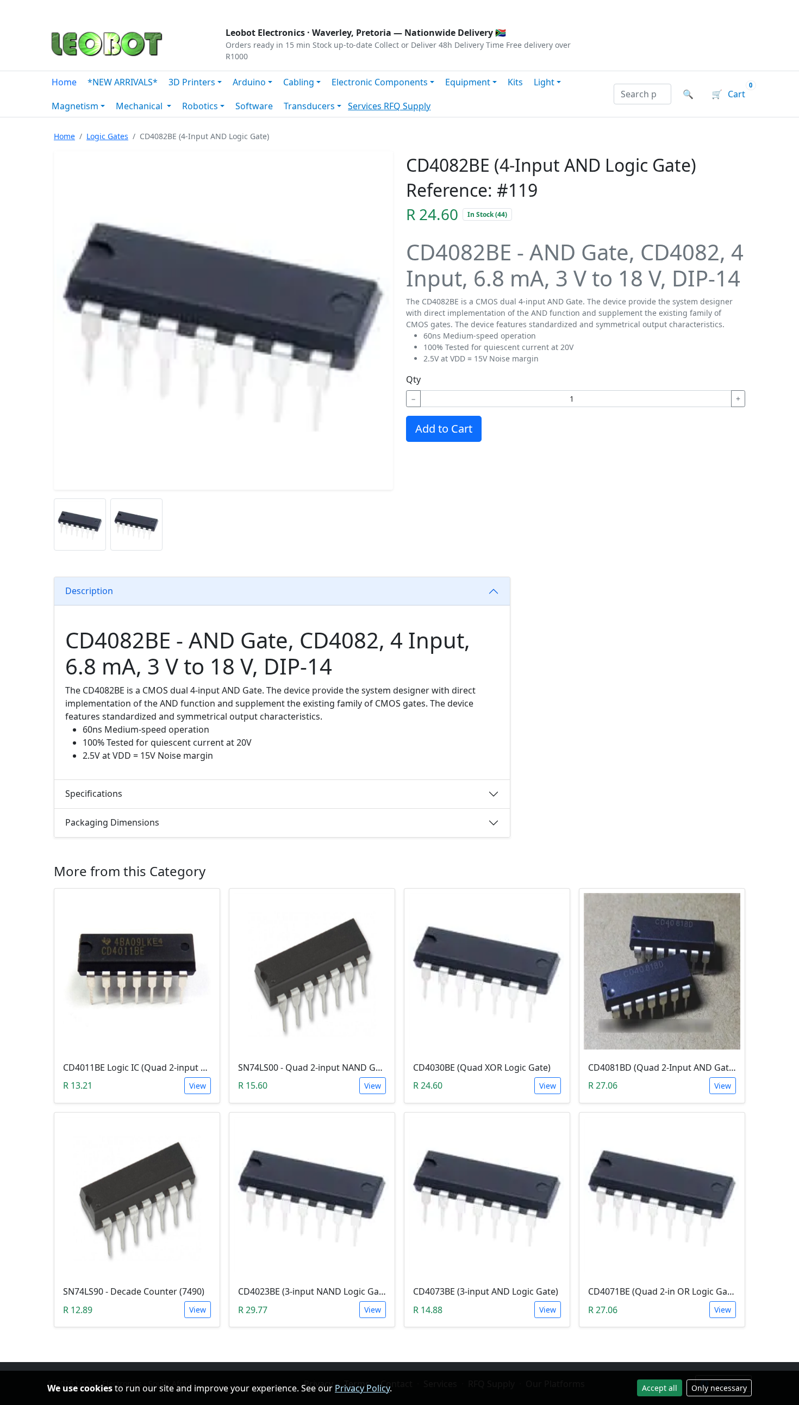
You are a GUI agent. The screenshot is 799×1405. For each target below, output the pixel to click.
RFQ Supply (407, 106)
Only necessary (719, 1388)
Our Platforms (225, 9)
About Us (118, 9)
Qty (413, 379)
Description (89, 591)
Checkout (636, 9)
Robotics (200, 106)
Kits (515, 82)
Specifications (93, 794)
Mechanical (140, 106)
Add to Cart (443, 428)
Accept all (659, 1388)
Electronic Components (380, 82)
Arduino (249, 82)
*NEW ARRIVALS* (123, 82)
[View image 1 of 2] (80, 524)
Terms (325, 9)
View (197, 1086)
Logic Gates (107, 136)
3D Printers (191, 82)
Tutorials (67, 9)
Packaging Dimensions (112, 822)
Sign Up (733, 9)
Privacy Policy (362, 1388)
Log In (687, 9)
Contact (167, 9)
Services (366, 106)
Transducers (309, 106)
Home (64, 82)
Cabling (298, 82)
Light (544, 82)
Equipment (467, 82)
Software (254, 106)
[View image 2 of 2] (136, 524)
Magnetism (75, 106)
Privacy (283, 9)
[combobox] (642, 94)
